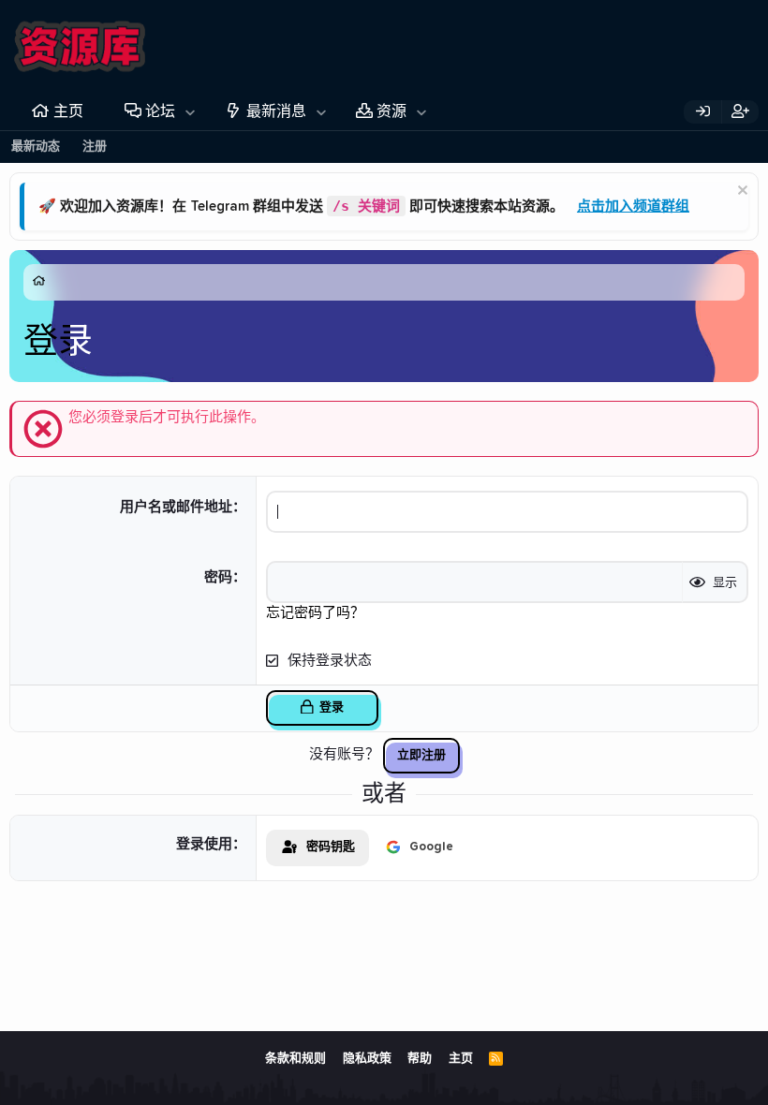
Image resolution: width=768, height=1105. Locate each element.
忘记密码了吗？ (315, 613)
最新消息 (276, 111)
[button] (190, 111)
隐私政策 (367, 1059)
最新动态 (35, 146)
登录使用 (204, 844)
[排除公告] (740, 192)
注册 (94, 146)
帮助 (419, 1059)
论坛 (160, 111)
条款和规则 (295, 1059)
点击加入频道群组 (633, 206)
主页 (68, 111)
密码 (218, 577)
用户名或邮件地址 (176, 507)
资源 (391, 111)
